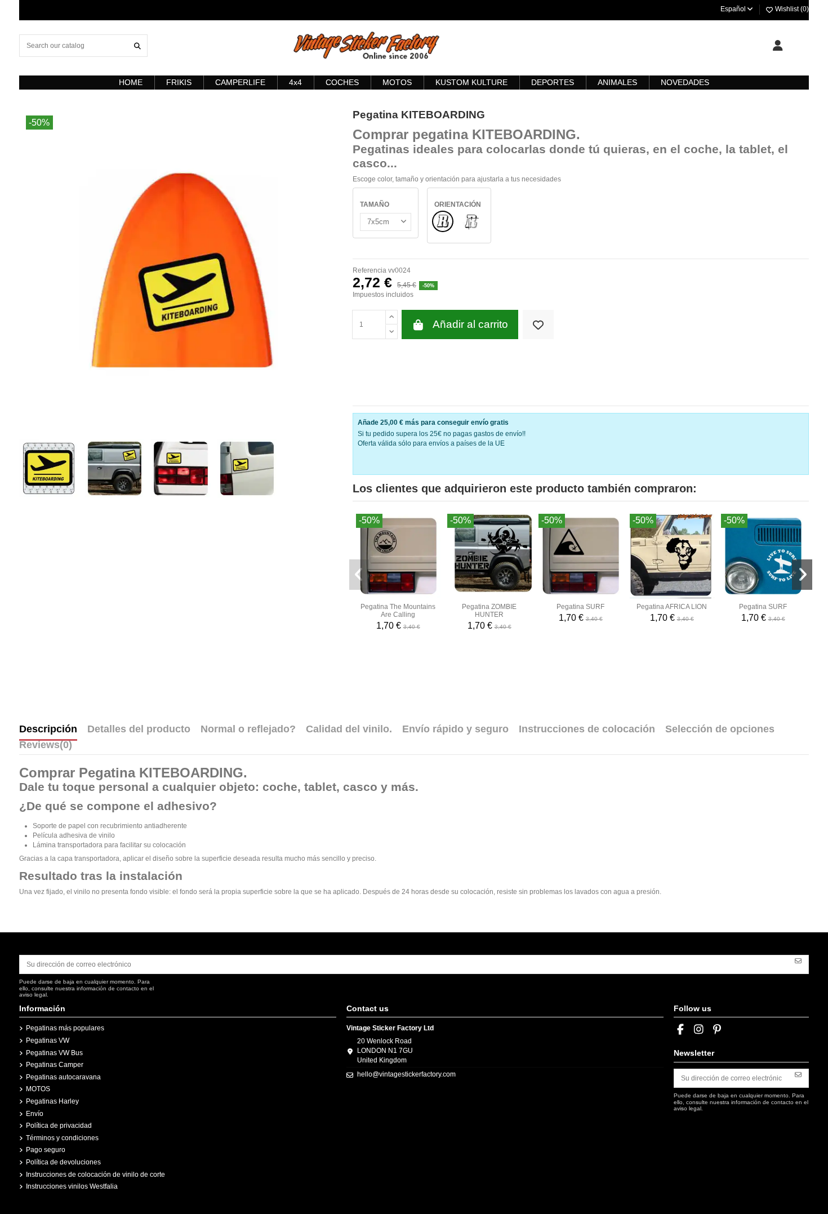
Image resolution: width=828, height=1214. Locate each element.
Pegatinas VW (47, 1040)
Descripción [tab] (48, 729)
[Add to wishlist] (538, 325)
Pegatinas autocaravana (63, 1077)
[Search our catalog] (137, 45)
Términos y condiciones (62, 1138)
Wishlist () (791, 9)
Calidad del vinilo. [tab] (349, 729)
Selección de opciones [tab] (719, 729)
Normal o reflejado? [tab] (248, 729)
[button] (359, 574)
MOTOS (38, 1089)
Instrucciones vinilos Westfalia (72, 1186)
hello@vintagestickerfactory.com (406, 1074)
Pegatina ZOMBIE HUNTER (489, 611)
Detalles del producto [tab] (138, 729)
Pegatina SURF (580, 607)
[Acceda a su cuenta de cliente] (778, 45)
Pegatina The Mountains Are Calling (397, 611)
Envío (34, 1114)
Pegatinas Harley (52, 1101)
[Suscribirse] (798, 960)
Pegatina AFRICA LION (671, 607)
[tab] (45, 747)
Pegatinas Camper (54, 1065)
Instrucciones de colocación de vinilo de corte (95, 1175)
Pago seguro (45, 1150)
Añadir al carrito (470, 324)
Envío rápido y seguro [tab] (455, 729)
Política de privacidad (59, 1125)
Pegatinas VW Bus (54, 1053)
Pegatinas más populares (65, 1028)
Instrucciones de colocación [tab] (587, 729)
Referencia (369, 270)
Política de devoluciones (63, 1162)
